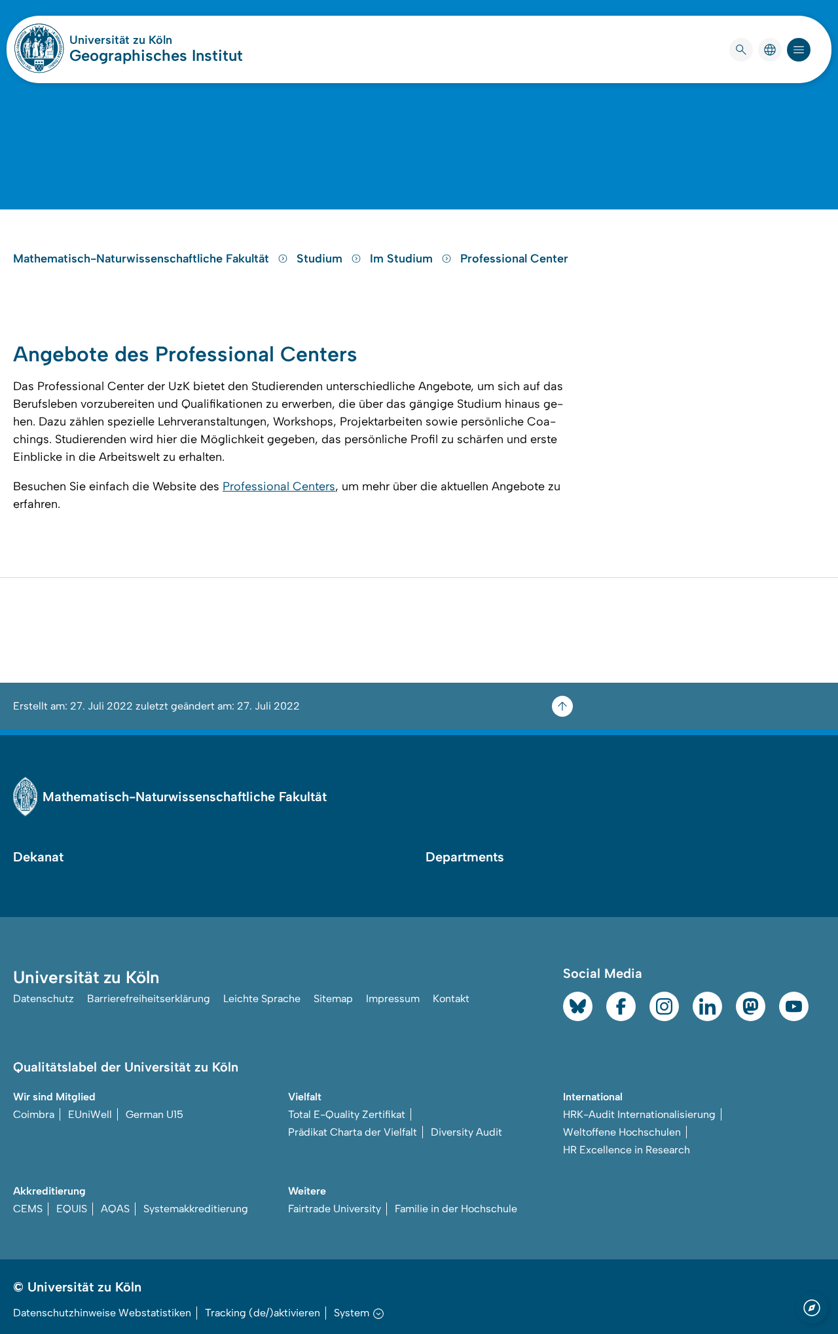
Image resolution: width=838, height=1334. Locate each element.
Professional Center (514, 258)
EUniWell (90, 1114)
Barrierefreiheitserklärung (148, 998)
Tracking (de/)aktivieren (262, 1313)
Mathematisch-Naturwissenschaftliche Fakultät (142, 258)
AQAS (115, 1208)
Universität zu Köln (156, 40)
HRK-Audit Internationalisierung (639, 1114)
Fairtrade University (334, 1208)
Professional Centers (279, 486)
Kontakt (451, 998)
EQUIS (71, 1208)
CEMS (28, 1208)
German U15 (154, 1114)
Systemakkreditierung (195, 1208)
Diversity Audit (466, 1132)
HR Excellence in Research (626, 1150)
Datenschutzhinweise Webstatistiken (102, 1313)
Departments (465, 857)
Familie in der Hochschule (456, 1208)
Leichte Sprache (262, 998)
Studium (321, 258)
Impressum (393, 998)
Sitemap (333, 998)
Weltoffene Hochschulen (622, 1132)
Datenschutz (43, 998)
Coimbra (33, 1114)
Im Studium (403, 258)
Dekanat (38, 857)
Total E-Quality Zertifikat (346, 1114)
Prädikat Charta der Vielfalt (352, 1132)
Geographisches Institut (156, 55)
